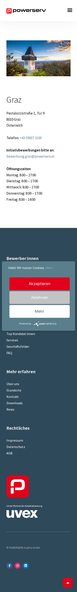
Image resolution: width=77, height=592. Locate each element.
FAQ (9, 353)
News (10, 409)
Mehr (39, 311)
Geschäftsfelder (17, 346)
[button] (70, 10)
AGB (9, 453)
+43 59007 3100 (31, 138)
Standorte (13, 390)
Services (12, 340)
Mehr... (50, 268)
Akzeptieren (39, 283)
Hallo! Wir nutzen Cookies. (31, 268)
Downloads (14, 403)
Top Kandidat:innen (20, 334)
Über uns (12, 384)
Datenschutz (15, 447)
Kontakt (12, 396)
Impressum (14, 440)
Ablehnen (39, 297)
